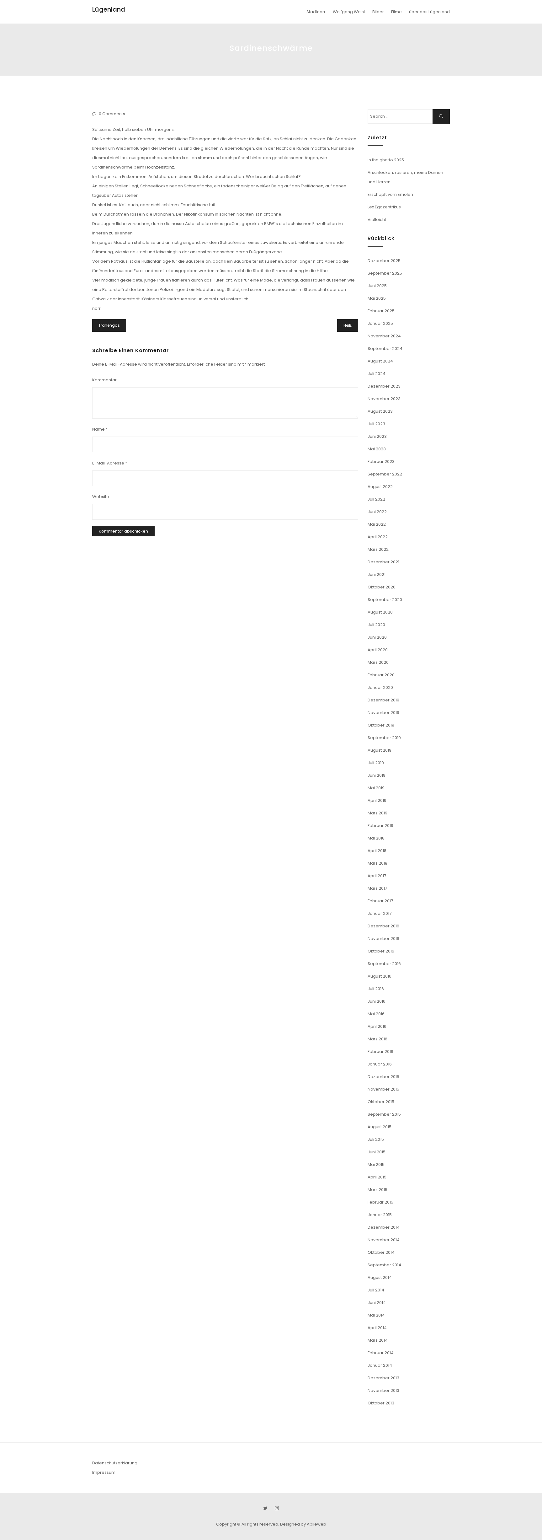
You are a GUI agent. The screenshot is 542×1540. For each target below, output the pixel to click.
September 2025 (385, 273)
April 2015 (377, 1177)
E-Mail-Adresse (109, 463)
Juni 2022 (377, 512)
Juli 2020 (376, 625)
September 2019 (384, 738)
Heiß (347, 325)
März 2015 (377, 1190)
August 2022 (380, 487)
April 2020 (378, 650)
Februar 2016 (380, 1051)
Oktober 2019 (381, 725)
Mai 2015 (376, 1164)
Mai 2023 (377, 449)
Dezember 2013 (383, 1378)
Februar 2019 (380, 826)
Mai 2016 (376, 1014)
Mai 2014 (376, 1315)
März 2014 (378, 1340)
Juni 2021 (376, 574)
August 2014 (380, 1277)
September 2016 (384, 964)
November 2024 (384, 336)
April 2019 (377, 800)
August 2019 (379, 750)
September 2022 (385, 474)
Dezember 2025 (384, 261)
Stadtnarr (316, 12)
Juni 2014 (377, 1303)
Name (100, 429)
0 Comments (112, 114)
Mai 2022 (377, 524)
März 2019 (377, 813)
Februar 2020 (381, 675)
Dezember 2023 (384, 386)
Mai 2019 (376, 788)
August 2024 (380, 361)
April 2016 (377, 1026)
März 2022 (378, 549)
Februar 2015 (380, 1202)
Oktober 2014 (381, 1252)
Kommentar (104, 380)
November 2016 (383, 939)
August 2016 (379, 976)
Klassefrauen (173, 299)
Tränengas (109, 325)
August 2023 (380, 411)
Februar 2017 (380, 901)
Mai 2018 (376, 838)
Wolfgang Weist (349, 12)
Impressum (103, 1472)
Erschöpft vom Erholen (390, 194)
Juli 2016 (376, 989)
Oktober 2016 (381, 951)
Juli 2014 (376, 1290)
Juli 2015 (376, 1139)
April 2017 (377, 876)
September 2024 (385, 348)
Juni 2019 (376, 775)
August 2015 (379, 1127)
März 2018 (377, 863)
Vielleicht (377, 220)
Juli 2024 (376, 374)
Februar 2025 (381, 311)
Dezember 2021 (383, 562)
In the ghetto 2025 (386, 160)
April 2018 (377, 851)
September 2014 (384, 1265)
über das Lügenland (429, 12)
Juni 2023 (377, 436)
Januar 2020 (380, 687)
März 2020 (378, 662)
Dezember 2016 (383, 926)
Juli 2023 (376, 424)
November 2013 (383, 1390)
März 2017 (377, 888)
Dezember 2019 (383, 700)
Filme (396, 12)
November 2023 (384, 399)
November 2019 (383, 713)
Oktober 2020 (382, 587)
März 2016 (377, 1039)
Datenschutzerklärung (114, 1463)
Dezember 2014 (384, 1227)
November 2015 (383, 1089)
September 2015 (384, 1114)
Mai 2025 (377, 298)
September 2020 (385, 600)
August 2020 (380, 612)
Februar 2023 (381, 461)
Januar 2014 (380, 1365)
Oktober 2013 (381, 1403)
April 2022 (378, 537)
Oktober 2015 (381, 1102)
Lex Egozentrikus (384, 207)
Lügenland (108, 9)
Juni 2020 (377, 637)
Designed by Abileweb (303, 1524)
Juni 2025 (377, 286)
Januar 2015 (380, 1215)
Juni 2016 (376, 1001)
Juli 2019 (376, 763)
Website (100, 497)
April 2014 (377, 1328)
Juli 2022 (376, 499)
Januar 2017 (379, 913)
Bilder (378, 12)
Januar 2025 (380, 323)
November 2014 (384, 1240)
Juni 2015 (376, 1152)
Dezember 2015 (383, 1077)
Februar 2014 (381, 1353)
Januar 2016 (380, 1064)
